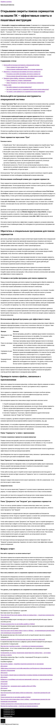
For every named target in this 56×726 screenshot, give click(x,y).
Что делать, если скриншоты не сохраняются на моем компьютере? (25, 91)
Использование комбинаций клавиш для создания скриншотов (24, 69)
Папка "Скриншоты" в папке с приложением (18, 80)
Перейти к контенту (6, 1)
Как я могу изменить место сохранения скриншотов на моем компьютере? (27, 89)
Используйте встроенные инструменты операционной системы (21, 65)
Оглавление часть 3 (9, 714)
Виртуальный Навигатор (7, 5)
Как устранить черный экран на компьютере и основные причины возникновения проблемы (27, 675)
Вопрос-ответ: (8, 85)
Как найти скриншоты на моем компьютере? (19, 87)
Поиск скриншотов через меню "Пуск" (17, 67)
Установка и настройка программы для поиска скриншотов (23, 74)
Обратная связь (8, 716)
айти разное (4, 666)
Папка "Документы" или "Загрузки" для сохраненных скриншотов (25, 83)
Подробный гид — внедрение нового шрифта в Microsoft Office (18, 686)
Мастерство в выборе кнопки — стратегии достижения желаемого (19, 706)
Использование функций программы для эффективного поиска (24, 76)
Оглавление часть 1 (9, 709)
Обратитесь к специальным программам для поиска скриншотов (22, 71)
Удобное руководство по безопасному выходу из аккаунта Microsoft (20, 704)
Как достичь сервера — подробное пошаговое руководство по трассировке (22, 664)
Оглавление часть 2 (9, 712)
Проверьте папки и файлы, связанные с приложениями (19, 78)
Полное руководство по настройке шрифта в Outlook (15, 697)
